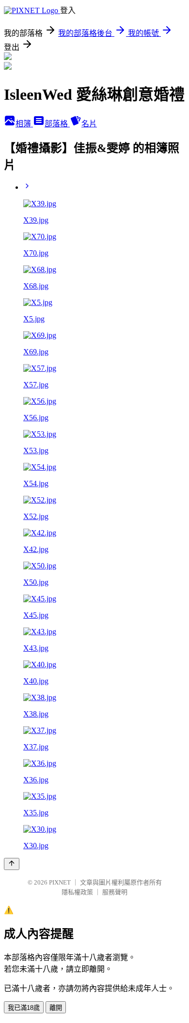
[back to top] (11, 864)
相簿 (24, 124)
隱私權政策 (77, 892)
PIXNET (60, 882)
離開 (55, 1007)
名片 (89, 124)
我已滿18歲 (24, 1007)
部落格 (57, 124)
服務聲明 (114, 892)
